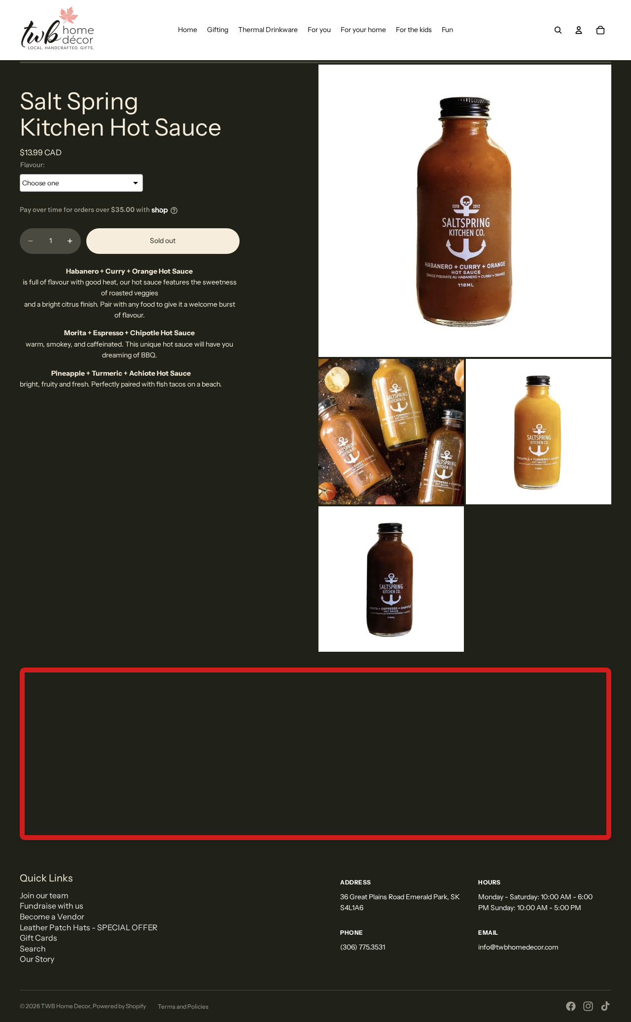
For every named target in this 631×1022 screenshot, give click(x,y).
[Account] (579, 30)
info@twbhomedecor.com (518, 947)
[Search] (558, 30)
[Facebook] (571, 1006)
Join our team (44, 895)
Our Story (37, 959)
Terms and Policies (183, 1006)
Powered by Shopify (119, 1006)
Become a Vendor (52, 916)
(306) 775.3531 (362, 947)
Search (33, 948)
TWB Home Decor (65, 1006)
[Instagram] (588, 1006)
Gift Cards (38, 938)
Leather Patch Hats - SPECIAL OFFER (89, 927)
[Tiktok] (605, 1006)
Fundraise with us (51, 906)
